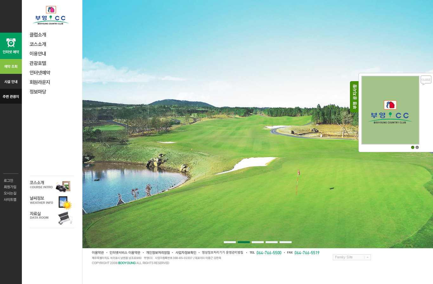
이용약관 (98, 252)
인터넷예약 (39, 72)
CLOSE (426, 80)
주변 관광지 (11, 96)
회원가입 (11, 187)
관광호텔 (37, 63)
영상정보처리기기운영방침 (222, 252)
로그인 (11, 181)
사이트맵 (11, 200)
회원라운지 (39, 82)
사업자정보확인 (185, 252)
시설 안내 (11, 81)
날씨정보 (52, 202)
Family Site (352, 257)
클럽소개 (37, 34)
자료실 (52, 218)
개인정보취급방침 (157, 252)
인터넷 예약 (11, 46)
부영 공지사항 (354, 97)
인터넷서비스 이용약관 (125, 252)
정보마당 (37, 91)
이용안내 (37, 53)
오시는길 (11, 193)
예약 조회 (11, 66)
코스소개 (37, 44)
